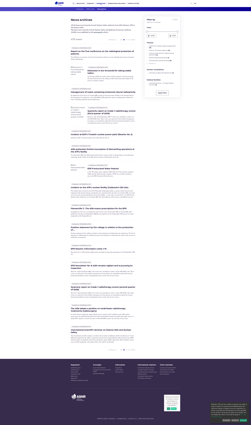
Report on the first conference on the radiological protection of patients (102, 52)
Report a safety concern (106, 418)
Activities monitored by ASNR (168, 367)
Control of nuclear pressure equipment (162, 46)
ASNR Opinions (75, 369)
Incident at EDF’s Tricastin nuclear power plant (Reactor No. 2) (101, 135)
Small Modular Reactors (99, 367)
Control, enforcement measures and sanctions (161, 54)
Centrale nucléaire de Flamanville (161, 73)
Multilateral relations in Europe (146, 369)
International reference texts (145, 376)
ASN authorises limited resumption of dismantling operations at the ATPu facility (102, 150)
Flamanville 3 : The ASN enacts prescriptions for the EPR (98, 209)
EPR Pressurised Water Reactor (103, 169)
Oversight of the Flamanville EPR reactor (102, 370)
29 (121, 40)
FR (191, 3)
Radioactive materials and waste (79, 380)
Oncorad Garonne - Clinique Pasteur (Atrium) (161, 84)
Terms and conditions (146, 418)
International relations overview (146, 367)
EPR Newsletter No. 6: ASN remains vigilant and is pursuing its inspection (102, 267)
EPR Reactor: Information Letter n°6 (88, 249)
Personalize (226, 420)
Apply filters (162, 93)
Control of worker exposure (159, 50)
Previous (112, 40)
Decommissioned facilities (159, 58)
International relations (116, 3)
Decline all (235, 420)
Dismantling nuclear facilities (160, 60)
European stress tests (98, 373)
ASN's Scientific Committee (167, 372)
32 (129, 40)
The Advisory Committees (167, 369)
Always (173, 409)
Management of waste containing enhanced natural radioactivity (103, 92)
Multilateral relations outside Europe (147, 372)
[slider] (147, 32)
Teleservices (121, 418)
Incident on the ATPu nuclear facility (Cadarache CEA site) (99, 188)
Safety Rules (74, 376)
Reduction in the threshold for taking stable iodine (109, 72)
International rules (75, 374)
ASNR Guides (74, 372)
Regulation (80, 3)
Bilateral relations (142, 374)
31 (126, 40)
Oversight (90, 3)
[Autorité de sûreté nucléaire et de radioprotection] (59, 3)
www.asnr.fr (98, 32)
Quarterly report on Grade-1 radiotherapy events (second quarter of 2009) (103, 288)
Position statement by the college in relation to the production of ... (102, 228)
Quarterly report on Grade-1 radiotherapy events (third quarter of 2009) (111, 112)
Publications (80, 9)
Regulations (74, 378)
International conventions (144, 378)
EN (195, 3)
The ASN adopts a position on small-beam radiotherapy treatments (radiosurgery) (98, 310)
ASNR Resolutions (75, 367)
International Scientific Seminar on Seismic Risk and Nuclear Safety (101, 331)
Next (132, 40)
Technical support (164, 374)
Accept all (243, 420)
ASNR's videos (90, 9)
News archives (101, 9)
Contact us (132, 418)
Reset (176, 19)
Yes (169, 409)
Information (100, 3)
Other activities (133, 3)
